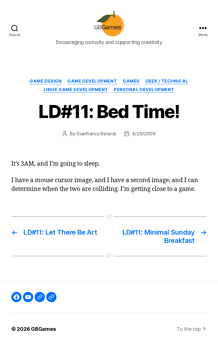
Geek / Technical (166, 81)
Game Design (46, 81)
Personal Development (144, 89)
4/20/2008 (144, 133)
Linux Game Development (76, 89)
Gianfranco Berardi (96, 133)
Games (131, 81)
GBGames (43, 329)
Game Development (92, 81)
